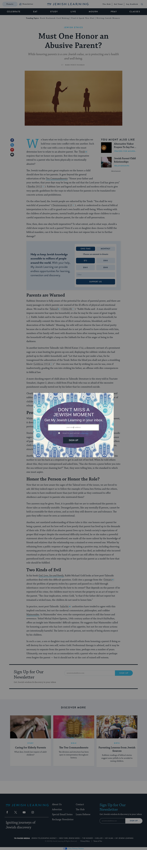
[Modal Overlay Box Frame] (73, 425)
